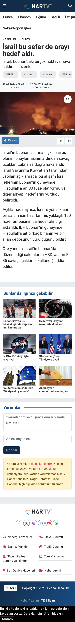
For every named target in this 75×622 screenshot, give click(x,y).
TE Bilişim (48, 600)
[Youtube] (48, 523)
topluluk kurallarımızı (42, 464)
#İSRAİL (10, 74)
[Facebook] (19, 523)
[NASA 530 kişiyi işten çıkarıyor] (19, 344)
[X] (26, 523)
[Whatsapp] (56, 523)
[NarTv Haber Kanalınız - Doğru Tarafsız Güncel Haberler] (37, 6)
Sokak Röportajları (17, 28)
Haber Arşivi (52, 570)
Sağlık (55, 17)
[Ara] (70, 6)
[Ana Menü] (4, 6)
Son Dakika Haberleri (21, 570)
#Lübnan (28, 74)
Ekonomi (25, 17)
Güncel (8, 17)
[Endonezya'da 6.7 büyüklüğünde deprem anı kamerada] (19, 308)
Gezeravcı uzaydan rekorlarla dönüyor (51, 322)
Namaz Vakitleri (18, 546)
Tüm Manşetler (54, 556)
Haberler (10, 39)
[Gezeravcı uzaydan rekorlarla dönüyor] (55, 308)
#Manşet (47, 74)
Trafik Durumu (53, 546)
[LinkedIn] (41, 523)
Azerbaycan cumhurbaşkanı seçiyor (54, 389)
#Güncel (66, 74)
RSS (12, 588)
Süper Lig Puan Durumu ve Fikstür (15, 559)
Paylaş (12, 140)
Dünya (26, 39)
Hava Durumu (54, 537)
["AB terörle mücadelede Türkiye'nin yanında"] (19, 376)
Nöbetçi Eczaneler (20, 537)
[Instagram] (34, 523)
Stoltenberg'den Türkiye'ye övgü (49, 358)
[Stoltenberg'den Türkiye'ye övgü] (55, 344)
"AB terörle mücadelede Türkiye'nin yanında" (18, 389)
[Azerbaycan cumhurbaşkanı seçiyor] (55, 376)
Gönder (11, 450)
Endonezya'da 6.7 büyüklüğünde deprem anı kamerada (17, 324)
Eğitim (41, 17)
